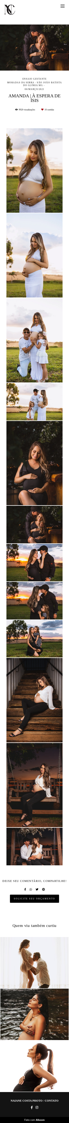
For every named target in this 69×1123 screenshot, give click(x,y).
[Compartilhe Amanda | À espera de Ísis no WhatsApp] (31, 889)
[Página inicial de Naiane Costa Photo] (10, 10)
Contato (52, 1100)
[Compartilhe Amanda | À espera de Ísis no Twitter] (37, 889)
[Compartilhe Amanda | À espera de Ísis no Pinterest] (43, 889)
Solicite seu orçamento (34, 898)
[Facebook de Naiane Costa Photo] (32, 1107)
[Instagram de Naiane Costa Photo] (37, 1107)
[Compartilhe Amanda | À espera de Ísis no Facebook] (25, 889)
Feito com (34, 1120)
